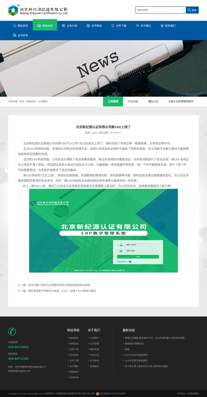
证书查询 (74, 355)
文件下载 (74, 360)
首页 (22, 101)
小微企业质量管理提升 (181, 101)
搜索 (194, 10)
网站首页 (74, 338)
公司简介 (94, 338)
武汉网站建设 (193, 393)
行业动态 (133, 101)
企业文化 (94, 355)
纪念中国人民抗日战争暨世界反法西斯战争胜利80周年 (59, 285)
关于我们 (74, 366)
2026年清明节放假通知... (137, 360)
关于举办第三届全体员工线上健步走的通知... (147, 366)
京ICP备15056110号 (86, 393)
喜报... (128, 349)
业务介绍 (74, 349)
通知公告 (153, 101)
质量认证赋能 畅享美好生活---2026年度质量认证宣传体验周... (155, 338)
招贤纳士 (94, 366)
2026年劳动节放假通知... (137, 355)
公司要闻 (42, 101)
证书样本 (74, 377)
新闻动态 (31, 101)
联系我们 (74, 372)
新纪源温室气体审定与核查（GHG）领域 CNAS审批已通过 (62, 291)
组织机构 (94, 349)
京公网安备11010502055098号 (112, 393)
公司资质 (94, 343)
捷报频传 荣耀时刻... (135, 343)
